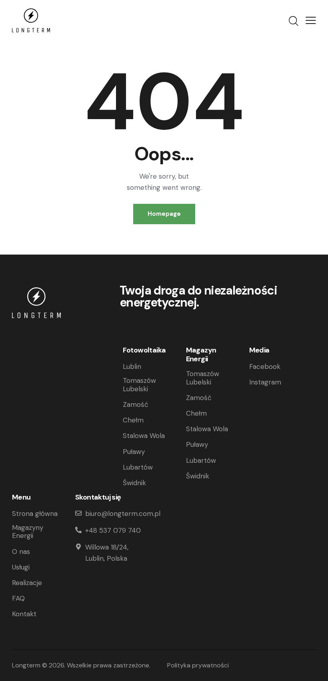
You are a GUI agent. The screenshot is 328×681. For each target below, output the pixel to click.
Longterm (26, 665)
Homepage (164, 214)
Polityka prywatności (198, 665)
